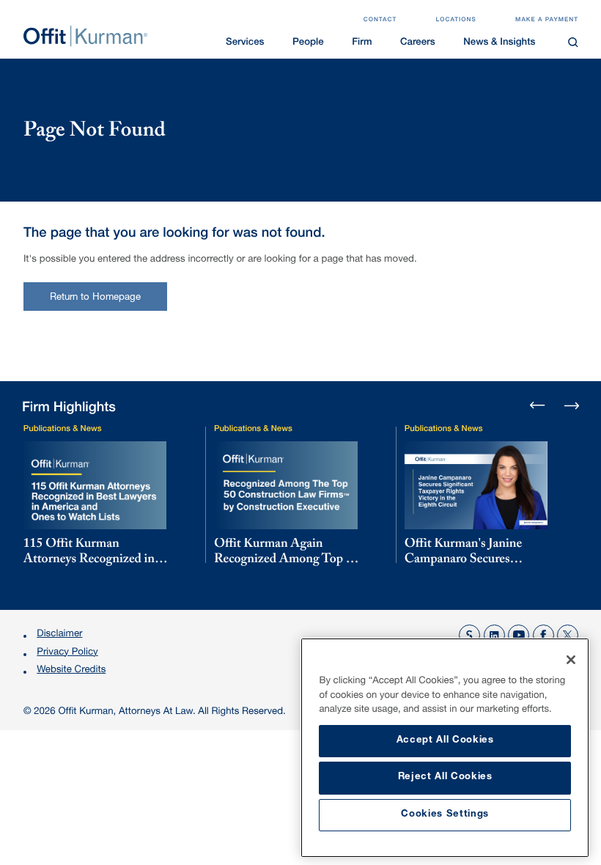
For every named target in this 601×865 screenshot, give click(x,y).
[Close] (571, 660)
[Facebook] (543, 635)
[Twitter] (567, 635)
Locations (456, 20)
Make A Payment (546, 20)
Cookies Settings (445, 815)
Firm (362, 43)
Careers (417, 43)
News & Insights (499, 43)
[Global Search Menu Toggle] (573, 42)
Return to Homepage (95, 298)
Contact (380, 20)
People (308, 43)
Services (245, 43)
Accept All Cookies (445, 741)
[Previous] (537, 406)
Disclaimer (59, 634)
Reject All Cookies (445, 777)
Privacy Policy (67, 653)
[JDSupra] (469, 635)
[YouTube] (518, 635)
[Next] (571, 405)
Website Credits (71, 670)
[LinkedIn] (494, 635)
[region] (444, 748)
